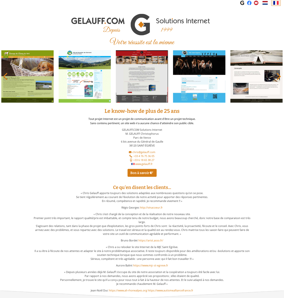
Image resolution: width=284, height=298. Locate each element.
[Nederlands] (265, 3)
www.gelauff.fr (144, 164)
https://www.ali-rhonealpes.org (128, 290)
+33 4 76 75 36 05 (143, 156)
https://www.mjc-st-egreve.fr (150, 265)
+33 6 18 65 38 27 (143, 160)
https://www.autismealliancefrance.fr (170, 290)
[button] (279, 76)
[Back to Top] (278, 291)
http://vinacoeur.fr (151, 208)
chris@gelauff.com (143, 152)
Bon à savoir (140, 173)
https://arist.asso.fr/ (150, 240)
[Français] (276, 3)
